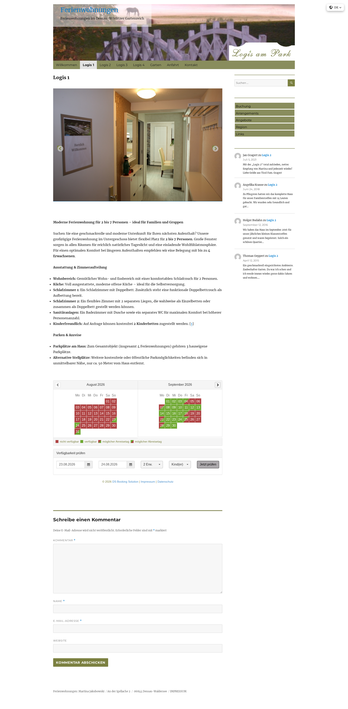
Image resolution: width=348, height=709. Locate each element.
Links (240, 134)
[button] (335, 7)
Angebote (244, 120)
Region (241, 127)
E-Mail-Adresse (67, 621)
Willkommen (66, 65)
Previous (59, 148)
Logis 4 (139, 65)
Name (59, 601)
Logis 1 (88, 65)
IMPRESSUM (178, 691)
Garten (155, 65)
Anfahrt (173, 65)
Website (60, 640)
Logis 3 (121, 65)
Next (214, 148)
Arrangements (247, 113)
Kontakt (191, 65)
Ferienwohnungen (89, 10)
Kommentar (64, 540)
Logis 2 (105, 65)
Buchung (243, 106)
